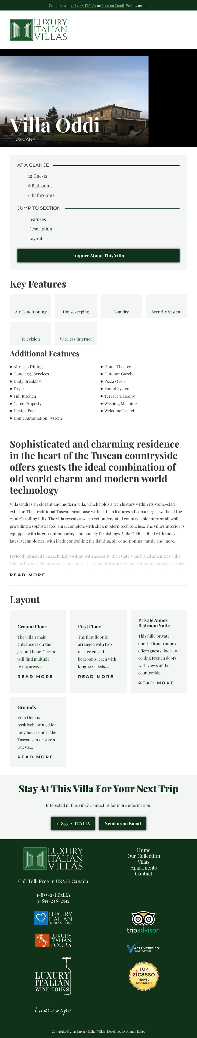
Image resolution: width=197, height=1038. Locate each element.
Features (37, 219)
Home (144, 849)
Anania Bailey (135, 1031)
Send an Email (112, 5)
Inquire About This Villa (98, 255)
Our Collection (143, 855)
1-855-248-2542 (53, 900)
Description (40, 229)
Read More (28, 575)
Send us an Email (123, 823)
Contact (143, 873)
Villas (144, 861)
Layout (35, 238)
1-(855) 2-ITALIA (83, 5)
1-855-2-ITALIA (73, 823)
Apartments (144, 867)
